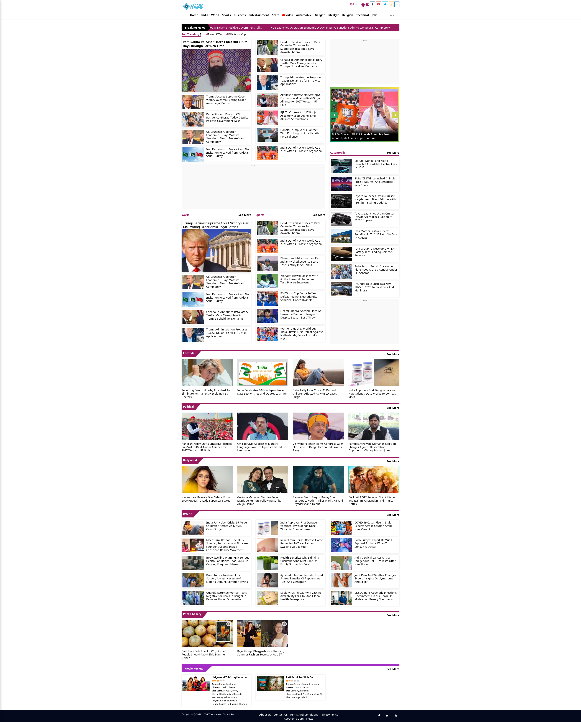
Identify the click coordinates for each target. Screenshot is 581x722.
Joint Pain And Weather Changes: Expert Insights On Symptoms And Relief (376, 578)
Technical (362, 15)
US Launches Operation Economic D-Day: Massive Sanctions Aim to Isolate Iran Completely (268, 27)
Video (289, 15)
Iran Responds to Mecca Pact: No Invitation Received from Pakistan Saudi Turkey (390, 27)
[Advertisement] (253, 188)
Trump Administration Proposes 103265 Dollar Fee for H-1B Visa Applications (301, 80)
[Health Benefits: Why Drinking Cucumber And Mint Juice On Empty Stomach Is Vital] (267, 563)
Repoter (289, 718)
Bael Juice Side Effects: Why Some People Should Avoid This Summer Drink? (204, 654)
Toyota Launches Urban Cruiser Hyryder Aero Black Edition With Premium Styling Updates (375, 199)
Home (194, 15)
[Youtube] (378, 4)
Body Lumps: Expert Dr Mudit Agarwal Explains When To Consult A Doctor (373, 543)
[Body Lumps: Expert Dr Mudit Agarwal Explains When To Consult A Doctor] (341, 545)
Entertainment (259, 15)
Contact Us (281, 714)
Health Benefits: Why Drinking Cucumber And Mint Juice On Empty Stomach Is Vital (299, 561)
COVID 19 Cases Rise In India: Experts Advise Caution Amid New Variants (373, 526)
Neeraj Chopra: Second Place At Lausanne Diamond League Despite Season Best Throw (300, 314)
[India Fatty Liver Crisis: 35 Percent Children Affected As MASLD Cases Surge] (318, 372)
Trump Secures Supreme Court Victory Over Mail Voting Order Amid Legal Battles (226, 100)
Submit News (304, 718)
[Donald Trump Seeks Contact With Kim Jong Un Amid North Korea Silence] (267, 135)
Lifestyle (333, 15)
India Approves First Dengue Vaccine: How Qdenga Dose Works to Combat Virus (372, 393)
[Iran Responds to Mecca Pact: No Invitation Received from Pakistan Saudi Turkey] (193, 154)
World (215, 15)
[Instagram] (391, 4)
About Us (265, 714)
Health (187, 513)
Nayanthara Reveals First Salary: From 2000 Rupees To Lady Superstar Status (206, 498)
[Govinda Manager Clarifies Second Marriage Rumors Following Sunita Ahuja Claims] (262, 479)
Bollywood (190, 460)
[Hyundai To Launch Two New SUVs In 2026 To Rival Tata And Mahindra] (341, 289)
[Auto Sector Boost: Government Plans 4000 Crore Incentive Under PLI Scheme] (341, 271)
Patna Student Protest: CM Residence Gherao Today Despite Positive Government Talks (227, 117)
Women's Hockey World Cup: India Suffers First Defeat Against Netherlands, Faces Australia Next (301, 333)
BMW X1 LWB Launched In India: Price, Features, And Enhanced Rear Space (375, 182)
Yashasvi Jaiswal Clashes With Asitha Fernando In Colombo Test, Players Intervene (299, 279)
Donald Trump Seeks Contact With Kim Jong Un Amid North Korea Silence (299, 133)
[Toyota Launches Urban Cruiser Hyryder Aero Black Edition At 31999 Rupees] (341, 219)
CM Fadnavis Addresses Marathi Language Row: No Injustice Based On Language (261, 447)
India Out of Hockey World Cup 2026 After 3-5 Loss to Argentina (301, 149)
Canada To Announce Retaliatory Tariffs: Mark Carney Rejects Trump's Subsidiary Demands (301, 63)
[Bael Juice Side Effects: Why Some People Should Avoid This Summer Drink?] (207, 633)
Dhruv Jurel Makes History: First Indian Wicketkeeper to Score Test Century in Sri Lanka (300, 261)
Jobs (374, 15)
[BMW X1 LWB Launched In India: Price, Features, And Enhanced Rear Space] (341, 184)
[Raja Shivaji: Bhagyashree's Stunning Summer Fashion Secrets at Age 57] (262, 633)
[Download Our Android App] (363, 4)
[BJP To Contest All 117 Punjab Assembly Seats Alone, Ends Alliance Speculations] (267, 118)
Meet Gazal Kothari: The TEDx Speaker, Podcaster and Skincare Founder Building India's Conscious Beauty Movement (227, 545)
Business (240, 15)
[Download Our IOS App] (367, 4)
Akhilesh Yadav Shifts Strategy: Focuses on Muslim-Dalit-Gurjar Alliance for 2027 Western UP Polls (300, 99)
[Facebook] (372, 4)
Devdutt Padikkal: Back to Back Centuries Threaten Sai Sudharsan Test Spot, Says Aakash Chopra (300, 47)
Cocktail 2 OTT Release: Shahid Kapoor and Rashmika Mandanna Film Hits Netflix (373, 500)
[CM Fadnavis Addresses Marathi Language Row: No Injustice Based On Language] (262, 426)
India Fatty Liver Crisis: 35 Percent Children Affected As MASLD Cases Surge (315, 393)
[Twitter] (385, 4)
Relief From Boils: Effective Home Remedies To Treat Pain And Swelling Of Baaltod (301, 543)
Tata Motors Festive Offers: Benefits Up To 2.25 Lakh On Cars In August (376, 234)
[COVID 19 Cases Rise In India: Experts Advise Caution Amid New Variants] (341, 528)
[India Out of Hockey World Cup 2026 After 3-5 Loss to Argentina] (267, 153)
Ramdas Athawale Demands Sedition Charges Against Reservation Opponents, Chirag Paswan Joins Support (372, 447)
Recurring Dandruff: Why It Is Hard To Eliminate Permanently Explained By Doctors (206, 393)
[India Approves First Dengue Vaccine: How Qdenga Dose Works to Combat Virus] (374, 372)
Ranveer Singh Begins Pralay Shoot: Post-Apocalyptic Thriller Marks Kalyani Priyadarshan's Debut (318, 500)
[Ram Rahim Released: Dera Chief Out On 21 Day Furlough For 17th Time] (216, 70)
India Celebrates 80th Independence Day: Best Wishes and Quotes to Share (262, 391)
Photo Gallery (192, 614)
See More (244, 215)
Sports (226, 15)
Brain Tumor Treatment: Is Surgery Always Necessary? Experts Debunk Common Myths (227, 578)
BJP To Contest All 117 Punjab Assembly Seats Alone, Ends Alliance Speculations (299, 116)
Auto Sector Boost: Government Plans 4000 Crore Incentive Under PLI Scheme (376, 269)
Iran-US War (214, 34)
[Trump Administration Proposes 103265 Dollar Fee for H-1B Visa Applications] (267, 82)
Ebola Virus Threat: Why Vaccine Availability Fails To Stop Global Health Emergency (301, 596)
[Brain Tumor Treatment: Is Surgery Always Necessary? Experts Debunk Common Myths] (193, 580)
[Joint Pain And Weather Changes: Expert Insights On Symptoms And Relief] (341, 580)
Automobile (304, 15)
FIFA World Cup (236, 34)
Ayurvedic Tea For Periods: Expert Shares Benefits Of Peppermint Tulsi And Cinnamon (301, 578)
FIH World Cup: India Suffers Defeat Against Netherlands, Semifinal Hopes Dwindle (298, 296)
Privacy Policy (329, 714)
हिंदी (352, 4)
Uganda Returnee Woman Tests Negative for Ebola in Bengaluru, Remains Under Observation (227, 596)
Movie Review (194, 668)
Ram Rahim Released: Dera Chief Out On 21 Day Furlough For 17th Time (215, 44)
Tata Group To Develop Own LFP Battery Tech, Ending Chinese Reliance (375, 252)
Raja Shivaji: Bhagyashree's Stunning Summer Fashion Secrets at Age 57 (260, 652)
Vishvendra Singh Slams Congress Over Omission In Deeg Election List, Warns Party (318, 447)
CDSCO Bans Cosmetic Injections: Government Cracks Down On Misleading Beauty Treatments (376, 596)
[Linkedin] (396, 4)
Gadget (320, 15)
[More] (392, 15)
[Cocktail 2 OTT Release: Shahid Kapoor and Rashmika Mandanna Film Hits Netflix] (374, 479)
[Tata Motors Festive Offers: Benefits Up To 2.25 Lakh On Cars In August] (341, 236)
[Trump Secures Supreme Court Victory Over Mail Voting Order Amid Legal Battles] (193, 102)
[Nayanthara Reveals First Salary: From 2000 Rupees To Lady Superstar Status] (207, 479)
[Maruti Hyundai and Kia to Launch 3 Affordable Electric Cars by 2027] (341, 166)
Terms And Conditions (304, 714)
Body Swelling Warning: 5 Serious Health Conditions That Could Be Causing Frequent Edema (227, 561)
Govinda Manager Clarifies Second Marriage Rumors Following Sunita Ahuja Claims (259, 500)
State (275, 15)
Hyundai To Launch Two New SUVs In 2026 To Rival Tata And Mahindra (374, 287)
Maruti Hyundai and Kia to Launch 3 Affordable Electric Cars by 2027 (376, 164)
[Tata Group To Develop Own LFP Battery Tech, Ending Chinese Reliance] (341, 254)
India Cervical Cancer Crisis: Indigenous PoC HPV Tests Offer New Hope (375, 561)
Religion (347, 15)
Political (188, 406)
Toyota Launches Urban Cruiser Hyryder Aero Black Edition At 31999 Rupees (374, 217)
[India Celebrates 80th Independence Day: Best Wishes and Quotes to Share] (262, 372)
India (204, 15)
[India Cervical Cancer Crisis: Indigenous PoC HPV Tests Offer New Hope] (341, 563)
